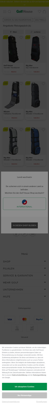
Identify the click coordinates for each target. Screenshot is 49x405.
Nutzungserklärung (39, 375)
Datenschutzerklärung (19, 375)
